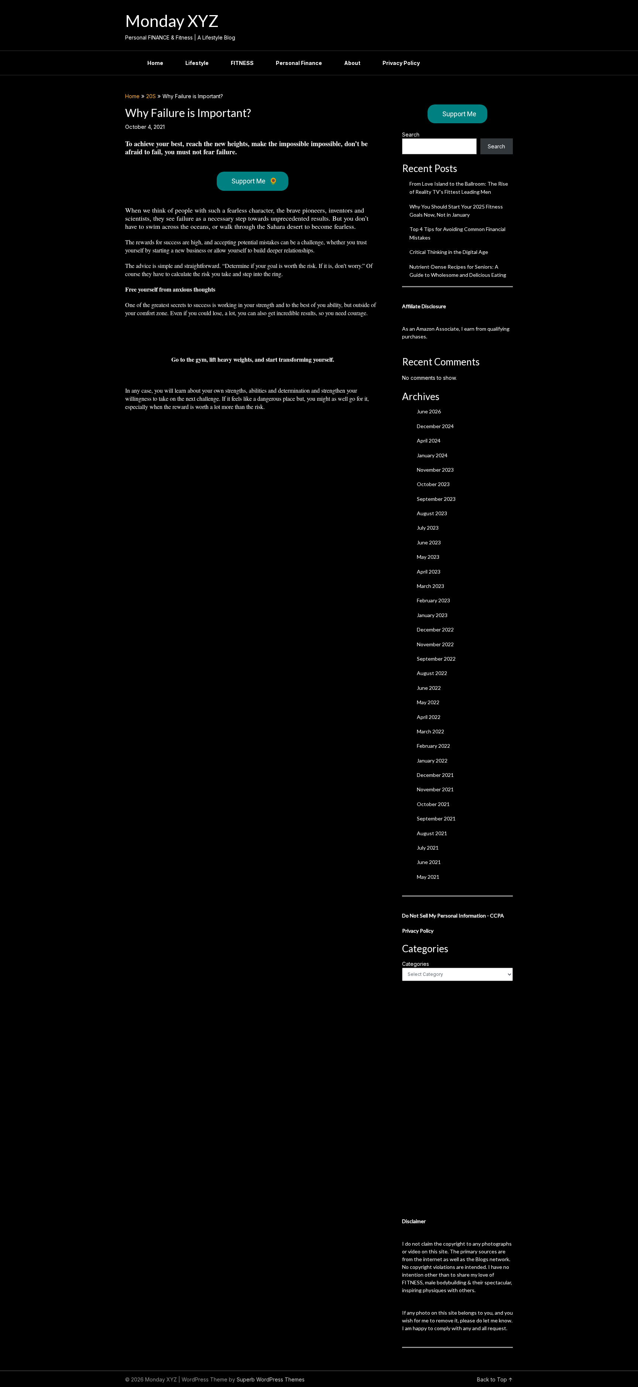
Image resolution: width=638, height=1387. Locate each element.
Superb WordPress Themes (271, 1379)
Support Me (254, 181)
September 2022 (436, 658)
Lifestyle (197, 63)
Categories (415, 964)
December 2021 (435, 775)
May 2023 (428, 557)
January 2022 (432, 760)
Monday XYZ (172, 20)
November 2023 (435, 470)
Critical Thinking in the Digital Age (448, 252)
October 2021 (433, 804)
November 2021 (435, 789)
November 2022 (435, 644)
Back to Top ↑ (495, 1379)
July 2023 (428, 527)
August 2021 (432, 833)
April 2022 (428, 717)
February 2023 (433, 600)
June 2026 (429, 411)
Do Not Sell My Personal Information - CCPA (453, 915)
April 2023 (428, 571)
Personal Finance (299, 63)
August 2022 (432, 673)
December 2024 (435, 426)
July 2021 (428, 847)
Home (155, 63)
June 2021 (429, 862)
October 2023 (433, 484)
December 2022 (435, 629)
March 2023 (430, 586)
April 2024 (428, 440)
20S (151, 96)
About (352, 63)
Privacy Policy (401, 63)
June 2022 (429, 688)
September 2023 (436, 499)
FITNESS (242, 63)
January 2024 (432, 455)
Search (410, 134)
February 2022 (433, 746)
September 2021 (436, 818)
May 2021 (428, 877)
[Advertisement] (457, 1099)
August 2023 (432, 513)
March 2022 (430, 731)
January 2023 (432, 615)
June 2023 (429, 542)
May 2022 (428, 702)
